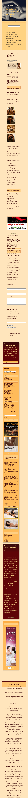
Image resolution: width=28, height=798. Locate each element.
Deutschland (7, 405)
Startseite (14, 21)
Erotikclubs (8, 36)
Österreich (13, 403)
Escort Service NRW (11, 81)
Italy (5, 408)
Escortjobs (18, 44)
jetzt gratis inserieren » (9, 362)
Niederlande (6, 410)
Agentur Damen (9, 40)
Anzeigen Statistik (8, 379)
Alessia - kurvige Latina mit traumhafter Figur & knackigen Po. (11, 478)
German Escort (12, 5)
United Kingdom (13, 409)
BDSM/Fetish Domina (11, 42)
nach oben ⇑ (17, 338)
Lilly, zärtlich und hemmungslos (11, 459)
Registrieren (6, 378)
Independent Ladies (10, 28)
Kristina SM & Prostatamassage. (11, 480)
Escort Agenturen (10, 38)
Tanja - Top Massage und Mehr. (11, 476)
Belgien (5, 403)
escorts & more (13, 83)
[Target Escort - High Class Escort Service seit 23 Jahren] (11, 453)
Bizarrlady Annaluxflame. (9, 486)
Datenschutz (20, 683)
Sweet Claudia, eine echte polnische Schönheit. (9, 483)
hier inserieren (14, 23)
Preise (5, 539)
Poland (12, 404)
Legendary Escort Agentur (12, 76)
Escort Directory (9, 46)
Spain (12, 406)
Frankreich (6, 407)
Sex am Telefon (14, 80)
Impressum (16, 684)
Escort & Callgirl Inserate (13, 82)
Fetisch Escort (18, 40)
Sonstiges (8, 48)
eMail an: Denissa (11, 248)
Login (5, 377)
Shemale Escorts (9, 44)
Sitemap (6, 540)
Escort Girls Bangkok (11, 77)
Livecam (18, 46)
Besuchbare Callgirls (10, 32)
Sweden (12, 407)
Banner (5, 538)
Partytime (15, 36)
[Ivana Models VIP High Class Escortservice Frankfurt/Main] (11, 451)
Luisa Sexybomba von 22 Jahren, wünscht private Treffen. (9, 469)
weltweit (13, 411)
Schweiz (13, 405)
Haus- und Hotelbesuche (11, 34)
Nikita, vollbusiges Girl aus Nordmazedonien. (10, 466)
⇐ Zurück (9, 338)
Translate (14, 372)
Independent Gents (10, 30)
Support (6, 541)
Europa (5, 406)
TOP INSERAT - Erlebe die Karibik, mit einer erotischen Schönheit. (10, 462)
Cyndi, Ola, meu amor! (9, 464)
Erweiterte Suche (8, 417)
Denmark (6, 404)
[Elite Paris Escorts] (11, 436)
